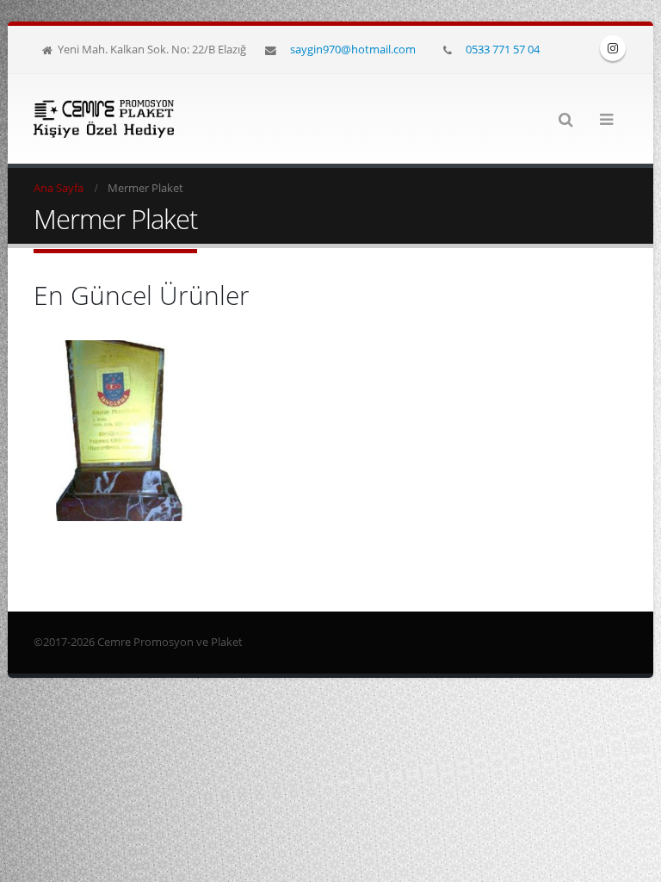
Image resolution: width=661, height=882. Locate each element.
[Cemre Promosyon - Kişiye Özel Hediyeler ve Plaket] (104, 119)
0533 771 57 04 (503, 49)
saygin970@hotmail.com (353, 49)
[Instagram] (613, 48)
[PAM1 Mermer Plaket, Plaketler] (124, 430)
